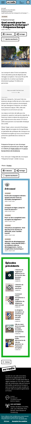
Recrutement (13, 398)
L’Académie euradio (15, 399)
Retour (7, 362)
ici (23, 159)
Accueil (3, 8)
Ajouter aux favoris (11, 39)
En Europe (4, 16)
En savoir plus (23, 418)
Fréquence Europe (6, 11)
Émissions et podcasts (8, 10)
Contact (12, 396)
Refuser (6, 421)
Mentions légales (15, 401)
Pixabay (9, 165)
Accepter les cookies (19, 421)
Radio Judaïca (15, 149)
